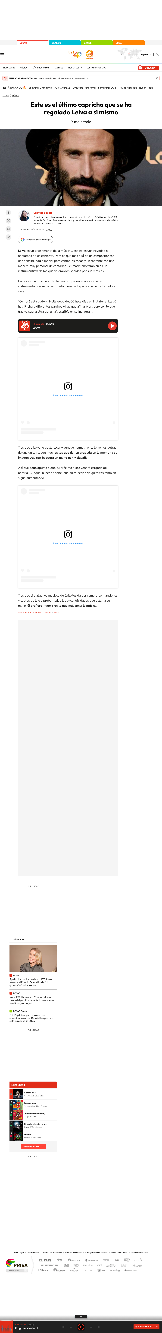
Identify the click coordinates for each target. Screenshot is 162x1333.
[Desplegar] (81, 1316)
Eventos (59, 68)
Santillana (75, 1260)
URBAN (119, 43)
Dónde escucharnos (140, 1252)
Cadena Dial (100, 1264)
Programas (43, 68)
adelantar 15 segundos (91, 1327)
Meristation (130, 1269)
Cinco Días (88, 1264)
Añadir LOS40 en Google (38, 239)
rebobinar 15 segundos (71, 1327)
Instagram (62, 1218)
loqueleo (115, 1269)
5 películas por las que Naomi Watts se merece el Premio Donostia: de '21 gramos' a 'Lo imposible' (30, 982)
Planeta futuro (123, 1264)
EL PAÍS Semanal (111, 1264)
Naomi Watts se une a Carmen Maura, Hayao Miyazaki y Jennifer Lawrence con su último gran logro (32, 1000)
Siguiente (99, 1327)
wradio (76, 1264)
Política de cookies (73, 1252)
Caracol (137, 1260)
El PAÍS (45, 1260)
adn (126, 1260)
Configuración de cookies (96, 1252)
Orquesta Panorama (84, 87)
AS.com (115, 1260)
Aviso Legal (18, 1252)
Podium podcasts (74, 1269)
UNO (66, 1264)
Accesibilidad (33, 1252)
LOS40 (23, 43)
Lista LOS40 (9, 68)
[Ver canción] (18, 1094)
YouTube (74, 1218)
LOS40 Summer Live (96, 68)
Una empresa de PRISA (16, 1263)
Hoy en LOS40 (75, 68)
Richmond (43, 1269)
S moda (101, 1269)
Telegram (8, 237)
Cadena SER (105, 1260)
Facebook (8, 212)
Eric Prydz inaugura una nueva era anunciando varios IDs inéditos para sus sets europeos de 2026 (31, 1017)
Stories (100, 1218)
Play (81, 1327)
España (144, 54)
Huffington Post (49, 1264)
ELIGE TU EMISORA (145, 1327)
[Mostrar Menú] (4, 54)
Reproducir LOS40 (112, 325)
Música (23, 68)
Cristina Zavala (43, 212)
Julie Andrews (62, 87)
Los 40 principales (60, 1260)
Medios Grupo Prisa (16, 1271)
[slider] (81, 1320)
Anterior (63, 1327)
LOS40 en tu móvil (119, 1252)
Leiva (56, 612)
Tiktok (68, 1218)
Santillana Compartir (92, 1260)
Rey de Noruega (128, 87)
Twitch (93, 1218)
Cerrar (157, 78)
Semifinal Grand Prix (40, 87)
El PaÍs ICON (87, 1269)
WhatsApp (8, 229)
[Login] (157, 54)
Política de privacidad (52, 1252)
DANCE (88, 43)
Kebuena (134, 1264)
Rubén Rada (146, 87)
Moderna (58, 1269)
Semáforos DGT (107, 87)
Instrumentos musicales (30, 612)
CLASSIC (56, 43)
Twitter (8, 221)
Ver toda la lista (31, 1146)
